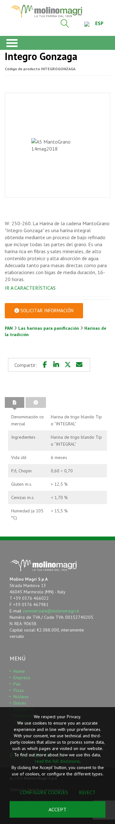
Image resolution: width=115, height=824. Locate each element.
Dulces (19, 703)
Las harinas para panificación (49, 328)
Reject (87, 792)
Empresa (21, 677)
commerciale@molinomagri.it (51, 611)
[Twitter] (68, 364)
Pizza (18, 690)
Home (19, 671)
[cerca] (65, 23)
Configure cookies (44, 792)
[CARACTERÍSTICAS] (14, 402)
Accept (57, 809)
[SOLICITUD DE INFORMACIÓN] (36, 402)
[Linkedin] (56, 364)
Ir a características (30, 288)
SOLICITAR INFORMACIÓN (46, 310)
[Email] (79, 364)
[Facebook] (45, 364)
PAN (9, 328)
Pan (16, 684)
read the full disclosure (57, 761)
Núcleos (21, 696)
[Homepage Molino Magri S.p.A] (46, 11)
